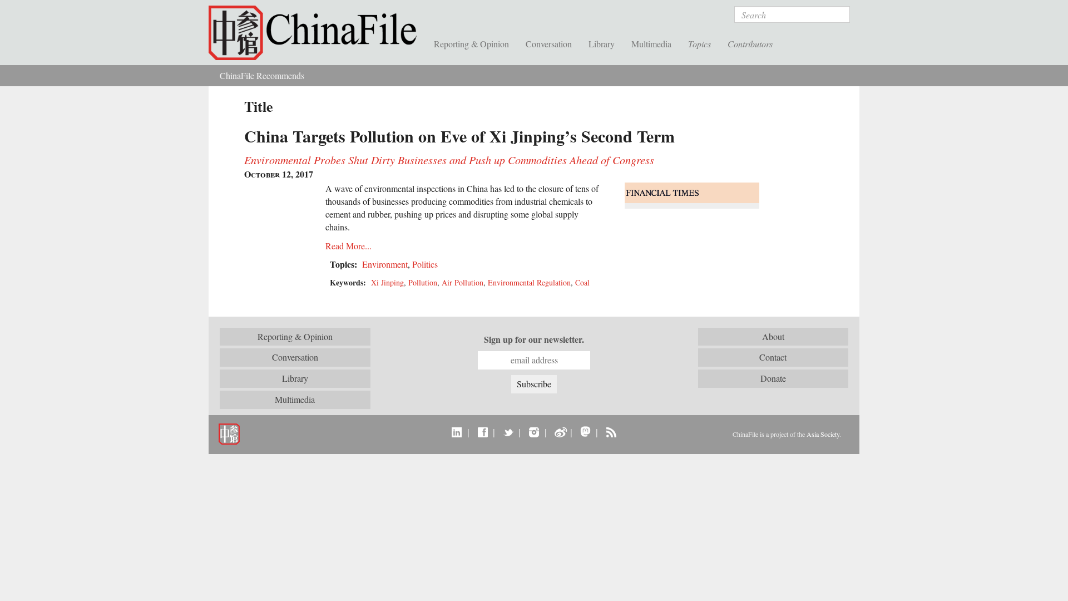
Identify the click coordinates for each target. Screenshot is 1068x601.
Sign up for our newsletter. (534, 339)
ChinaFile (317, 33)
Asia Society (823, 434)
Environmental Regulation (529, 282)
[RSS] (611, 432)
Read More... (348, 246)
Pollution (422, 282)
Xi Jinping (387, 282)
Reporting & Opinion (471, 44)
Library (602, 44)
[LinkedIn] (457, 432)
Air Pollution (462, 282)
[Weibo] (560, 432)
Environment (385, 264)
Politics (425, 264)
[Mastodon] (585, 432)
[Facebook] (483, 432)
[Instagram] (534, 432)
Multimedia (651, 44)
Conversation (549, 44)
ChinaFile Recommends (262, 75)
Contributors (750, 44)
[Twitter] (508, 432)
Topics (699, 44)
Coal (582, 282)
